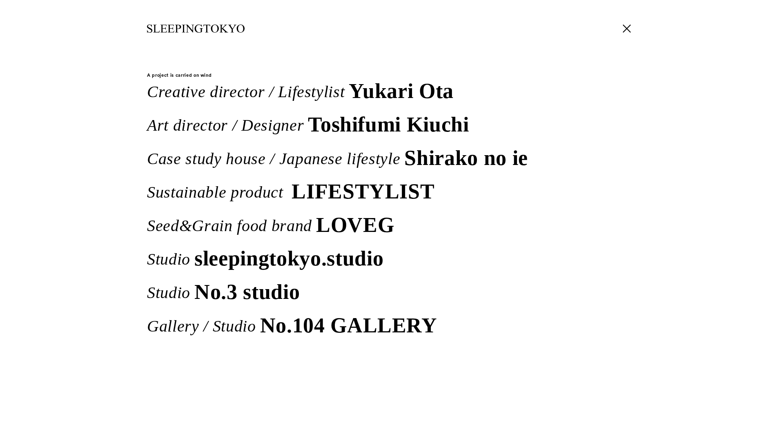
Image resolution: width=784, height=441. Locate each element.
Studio (265, 257)
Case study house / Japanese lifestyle (337, 157)
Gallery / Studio (292, 324)
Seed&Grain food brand (270, 224)
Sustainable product (290, 190)
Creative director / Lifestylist (300, 90)
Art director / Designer (308, 123)
